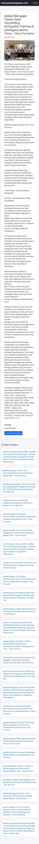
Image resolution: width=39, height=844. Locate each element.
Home (35, 3)
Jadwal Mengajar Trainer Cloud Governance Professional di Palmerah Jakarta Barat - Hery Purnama (18, 473)
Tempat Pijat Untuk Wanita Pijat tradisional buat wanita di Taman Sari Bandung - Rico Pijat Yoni (17, 503)
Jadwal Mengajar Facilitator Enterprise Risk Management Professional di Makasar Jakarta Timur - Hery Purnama (18, 768)
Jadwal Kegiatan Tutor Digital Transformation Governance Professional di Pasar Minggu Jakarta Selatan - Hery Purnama (19, 580)
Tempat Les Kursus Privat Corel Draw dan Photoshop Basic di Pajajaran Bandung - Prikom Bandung (19, 565)
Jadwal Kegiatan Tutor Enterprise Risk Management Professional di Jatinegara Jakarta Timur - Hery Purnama (18, 532)
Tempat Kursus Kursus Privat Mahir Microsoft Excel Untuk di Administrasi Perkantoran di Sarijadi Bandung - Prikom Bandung (19, 710)
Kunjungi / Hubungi (13, 433)
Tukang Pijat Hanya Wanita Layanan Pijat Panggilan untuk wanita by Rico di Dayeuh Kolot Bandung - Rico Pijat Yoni (19, 660)
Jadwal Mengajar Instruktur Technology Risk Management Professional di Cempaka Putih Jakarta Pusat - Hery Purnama (18, 726)
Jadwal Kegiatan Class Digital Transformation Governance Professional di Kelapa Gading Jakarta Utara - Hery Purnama (19, 518)
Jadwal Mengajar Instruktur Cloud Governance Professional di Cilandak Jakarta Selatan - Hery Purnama (17, 796)
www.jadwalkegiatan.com (14, 2)
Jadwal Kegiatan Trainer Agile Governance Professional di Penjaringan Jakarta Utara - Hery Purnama (19, 611)
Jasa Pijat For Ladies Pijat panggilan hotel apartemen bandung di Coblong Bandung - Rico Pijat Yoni (19, 782)
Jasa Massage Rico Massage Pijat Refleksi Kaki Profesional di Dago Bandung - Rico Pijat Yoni (19, 754)
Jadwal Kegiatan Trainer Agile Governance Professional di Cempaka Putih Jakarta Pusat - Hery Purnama (19, 741)
